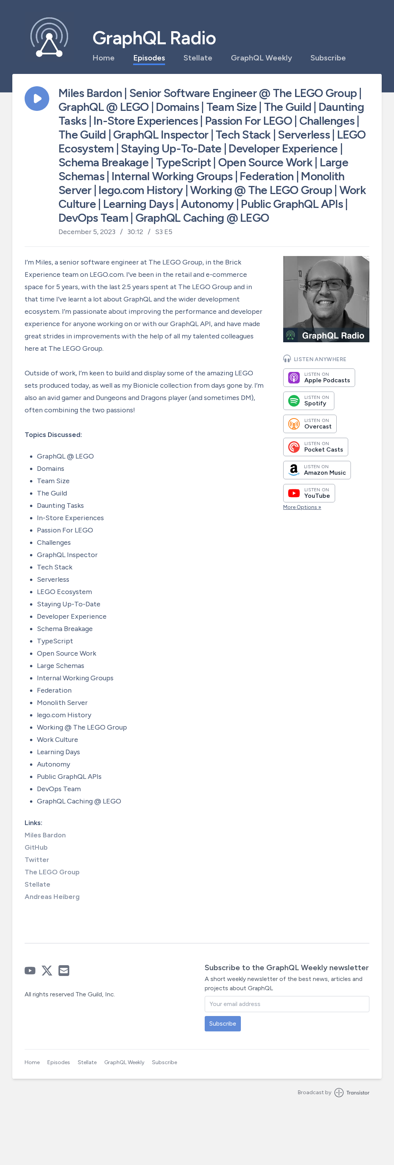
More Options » (302, 507)
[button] (37, 98)
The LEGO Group (52, 872)
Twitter (37, 859)
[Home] (49, 37)
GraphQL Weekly (261, 58)
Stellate (198, 58)
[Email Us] (63, 970)
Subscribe (328, 58)
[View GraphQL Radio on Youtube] (30, 970)
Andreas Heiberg (52, 896)
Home (103, 58)
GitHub (36, 847)
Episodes (149, 58)
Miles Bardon (45, 835)
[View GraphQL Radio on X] (47, 970)
